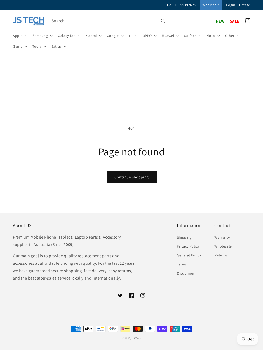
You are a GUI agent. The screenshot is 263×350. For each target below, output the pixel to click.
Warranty (222, 237)
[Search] (163, 21)
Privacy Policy (188, 246)
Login (230, 5)
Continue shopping (131, 176)
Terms (182, 264)
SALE (234, 21)
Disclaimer (185, 273)
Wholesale (211, 5)
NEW (220, 21)
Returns (221, 255)
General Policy (189, 255)
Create (244, 5)
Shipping (184, 237)
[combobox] (107, 21)
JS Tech (136, 338)
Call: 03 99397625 (181, 5)
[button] (20, 35)
